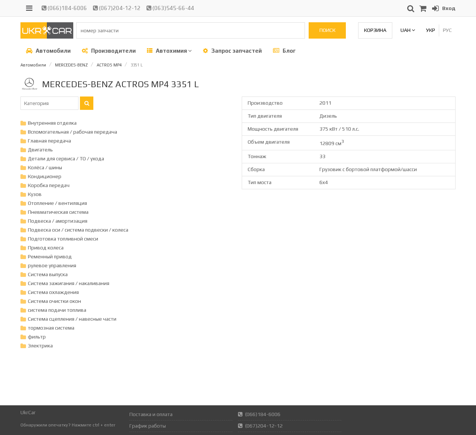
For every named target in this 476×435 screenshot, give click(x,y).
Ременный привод (50, 256)
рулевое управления (52, 265)
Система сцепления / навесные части (72, 319)
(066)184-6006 (66, 8)
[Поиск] (86, 103)
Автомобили (53, 51)
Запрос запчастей (236, 51)
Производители (113, 51)
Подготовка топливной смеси (63, 239)
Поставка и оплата (151, 414)
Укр (430, 30)
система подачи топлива (57, 310)
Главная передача (49, 141)
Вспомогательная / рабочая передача (72, 132)
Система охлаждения (53, 292)
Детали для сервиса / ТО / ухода (66, 158)
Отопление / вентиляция (57, 203)
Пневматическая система (58, 212)
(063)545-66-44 (172, 8)
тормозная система (51, 328)
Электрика (40, 346)
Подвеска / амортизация (57, 221)
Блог (289, 51)
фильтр (37, 337)
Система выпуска (48, 274)
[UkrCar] (46, 37)
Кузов (35, 194)
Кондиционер (44, 176)
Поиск (327, 30)
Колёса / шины (45, 167)
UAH (406, 30)
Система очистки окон (54, 301)
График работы (147, 426)
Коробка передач (49, 185)
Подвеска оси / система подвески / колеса (78, 230)
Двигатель (40, 150)
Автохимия (171, 51)
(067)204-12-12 (119, 8)
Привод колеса (46, 248)
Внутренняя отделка (52, 123)
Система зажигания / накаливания (68, 283)
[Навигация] (29, 8)
